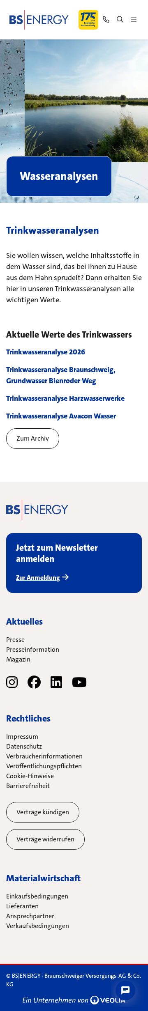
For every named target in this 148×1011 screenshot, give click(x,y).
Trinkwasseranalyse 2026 (45, 352)
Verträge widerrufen (45, 839)
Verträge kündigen (42, 812)
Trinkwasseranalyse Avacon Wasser (61, 416)
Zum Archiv (32, 438)
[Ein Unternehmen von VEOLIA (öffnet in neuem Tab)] (74, 999)
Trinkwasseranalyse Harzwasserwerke (65, 398)
